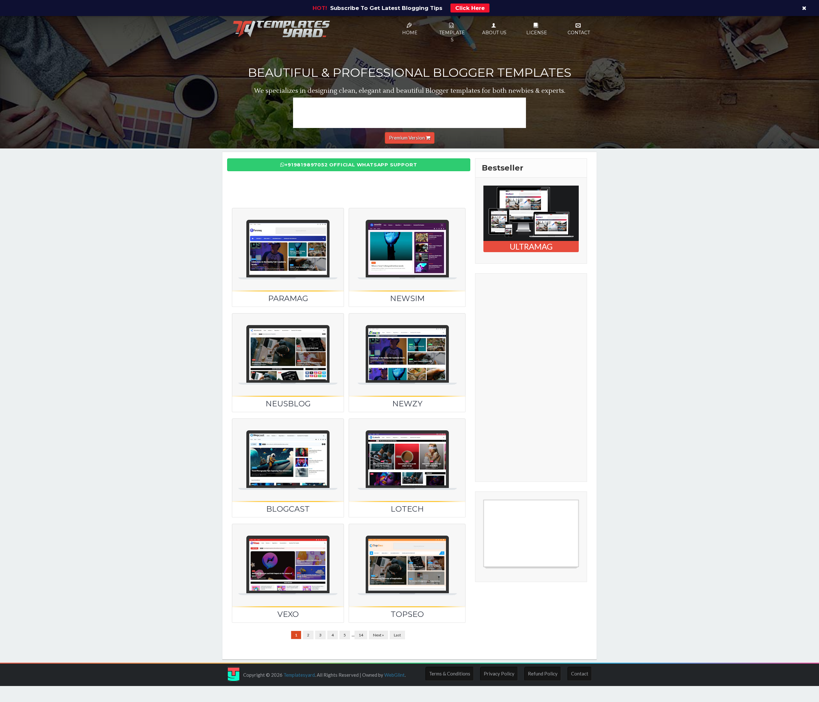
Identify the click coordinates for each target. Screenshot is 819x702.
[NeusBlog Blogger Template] (288, 347)
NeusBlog (288, 403)
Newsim (407, 298)
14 (361, 635)
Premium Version (407, 137)
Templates (452, 36)
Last (397, 635)
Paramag (288, 298)
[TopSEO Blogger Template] (407, 557)
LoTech (407, 509)
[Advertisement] (409, 112)
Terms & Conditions (449, 673)
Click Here (470, 8)
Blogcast (288, 509)
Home (409, 33)
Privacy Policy (499, 673)
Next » (378, 635)
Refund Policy (543, 673)
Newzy (407, 403)
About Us (494, 33)
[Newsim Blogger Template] (407, 241)
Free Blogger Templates (509, 570)
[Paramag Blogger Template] (288, 241)
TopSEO (407, 614)
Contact (579, 33)
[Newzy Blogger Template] (407, 347)
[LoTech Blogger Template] (407, 452)
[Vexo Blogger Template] (288, 557)
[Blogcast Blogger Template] (288, 452)
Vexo (288, 614)
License (536, 33)
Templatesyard (298, 675)
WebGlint (394, 675)
